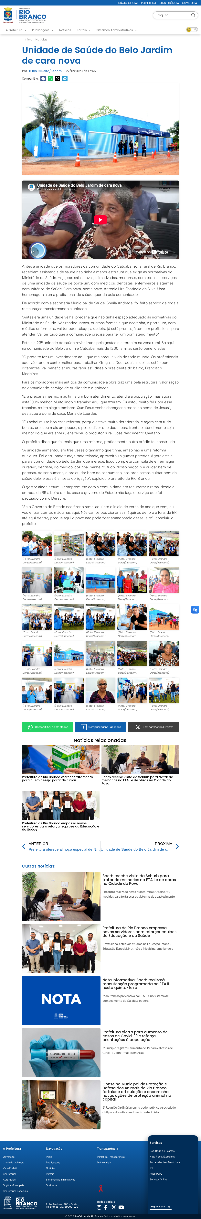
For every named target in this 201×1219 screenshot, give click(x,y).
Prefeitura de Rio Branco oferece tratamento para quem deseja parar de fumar (57, 778)
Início (28, 39)
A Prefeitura (14, 30)
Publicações (40, 30)
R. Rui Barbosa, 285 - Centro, (62, 1205)
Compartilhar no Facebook (104, 727)
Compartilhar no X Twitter (158, 727)
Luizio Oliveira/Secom (45, 71)
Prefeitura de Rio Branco (89, 1216)
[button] (43, 78)
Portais (82, 30)
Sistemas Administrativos (115, 30)
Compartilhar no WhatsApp (51, 727)
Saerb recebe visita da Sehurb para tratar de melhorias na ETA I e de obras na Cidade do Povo (137, 780)
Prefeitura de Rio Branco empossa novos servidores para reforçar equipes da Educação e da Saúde (60, 826)
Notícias (65, 30)
